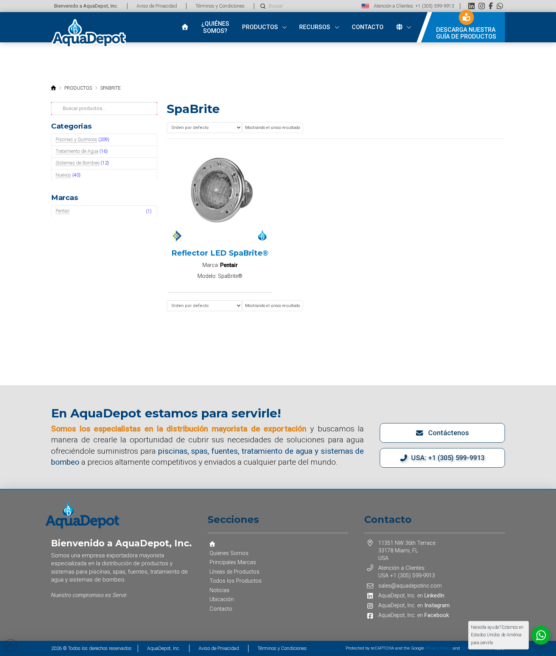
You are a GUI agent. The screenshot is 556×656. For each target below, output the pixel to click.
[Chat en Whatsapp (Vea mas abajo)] (500, 5)
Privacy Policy (439, 648)
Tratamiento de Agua (77, 151)
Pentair (63, 211)
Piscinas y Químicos (76, 139)
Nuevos (63, 175)
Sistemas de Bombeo (77, 163)
